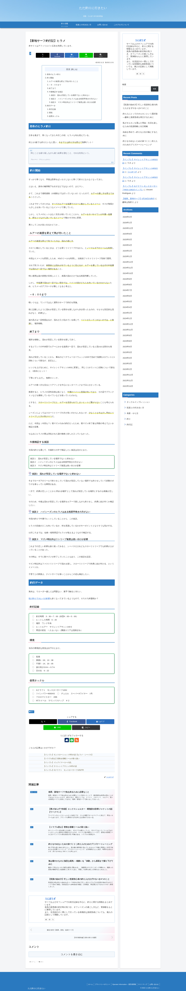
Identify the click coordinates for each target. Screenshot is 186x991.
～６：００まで (55, 85)
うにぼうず (50, 898)
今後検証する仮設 (56, 92)
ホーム (90, 984)
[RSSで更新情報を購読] (76, 740)
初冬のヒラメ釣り (54, 74)
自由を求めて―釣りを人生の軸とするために (140, 134)
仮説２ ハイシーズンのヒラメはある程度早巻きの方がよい (74, 99)
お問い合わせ (154, 984)
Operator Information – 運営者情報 (124, 984)
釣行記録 (52, 109)
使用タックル (54, 116)
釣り (32, 711)
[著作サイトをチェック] (67, 740)
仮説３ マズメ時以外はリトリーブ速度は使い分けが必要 (73, 102)
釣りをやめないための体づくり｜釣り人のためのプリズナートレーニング (140, 143)
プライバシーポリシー (102, 984)
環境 (50, 113)
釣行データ (51, 106)
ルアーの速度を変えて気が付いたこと (63, 81)
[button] (101, 55)
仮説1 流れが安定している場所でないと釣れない (70, 95)
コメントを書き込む (72, 954)
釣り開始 (50, 78)
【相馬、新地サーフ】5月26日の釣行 (138, 199)
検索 (124, 84)
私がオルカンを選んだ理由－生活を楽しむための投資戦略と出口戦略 (140, 124)
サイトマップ (142, 984)
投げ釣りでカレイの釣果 (39, 598)
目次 (68, 69)
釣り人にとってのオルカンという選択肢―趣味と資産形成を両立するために (140, 115)
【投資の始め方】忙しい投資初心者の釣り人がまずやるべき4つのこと (140, 106)
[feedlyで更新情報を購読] (72, 740)
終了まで (52, 88)
